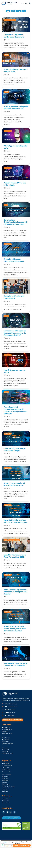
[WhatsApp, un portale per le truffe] (16, 146)
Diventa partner (5, 800)
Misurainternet (5, 780)
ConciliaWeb (5, 778)
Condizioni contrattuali (7, 765)
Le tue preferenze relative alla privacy (17, 842)
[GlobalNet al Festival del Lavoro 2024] (16, 295)
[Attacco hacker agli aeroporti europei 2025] (16, 70)
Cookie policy (5, 791)
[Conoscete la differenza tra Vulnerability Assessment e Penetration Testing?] (16, 332)
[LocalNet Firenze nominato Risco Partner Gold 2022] (16, 554)
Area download (5, 763)
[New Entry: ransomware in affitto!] (16, 370)
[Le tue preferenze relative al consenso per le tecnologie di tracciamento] (2, 845)
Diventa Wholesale (6, 803)
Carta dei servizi (5, 767)
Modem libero (5, 776)
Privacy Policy (5, 789)
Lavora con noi (5, 798)
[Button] (30, 3)
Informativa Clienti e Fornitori (8, 786)
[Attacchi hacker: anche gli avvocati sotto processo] (16, 483)
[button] (26, 3)
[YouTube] (10, 812)
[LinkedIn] (7, 812)
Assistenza (4, 782)
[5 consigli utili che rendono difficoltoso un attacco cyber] (16, 519)
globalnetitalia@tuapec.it (12, 706)
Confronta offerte (6, 784)
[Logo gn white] (10, 694)
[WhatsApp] (14, 812)
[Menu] (22, 3)
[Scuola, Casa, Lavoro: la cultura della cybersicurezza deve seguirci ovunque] (16, 626)
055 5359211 (13, 709)
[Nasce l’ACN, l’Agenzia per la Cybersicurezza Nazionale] (16, 662)
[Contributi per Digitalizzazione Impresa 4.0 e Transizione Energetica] (16, 221)
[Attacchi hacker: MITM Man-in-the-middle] (16, 183)
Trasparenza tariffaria (6, 772)
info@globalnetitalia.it (12, 704)
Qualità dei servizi (6, 769)
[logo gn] (9, 3)
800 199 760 (12, 712)
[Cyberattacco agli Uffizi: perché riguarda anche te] (16, 34)
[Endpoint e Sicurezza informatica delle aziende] (16, 259)
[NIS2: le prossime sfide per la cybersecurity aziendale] (16, 108)
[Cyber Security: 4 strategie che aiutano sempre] (16, 447)
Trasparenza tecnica (6, 774)
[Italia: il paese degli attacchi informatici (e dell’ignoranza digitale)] (16, 590)
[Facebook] (3, 812)
